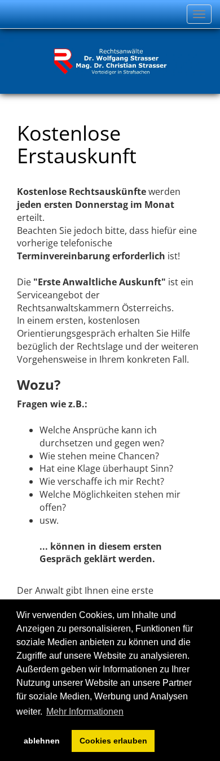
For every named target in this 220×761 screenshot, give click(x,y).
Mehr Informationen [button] (85, 711)
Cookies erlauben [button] (113, 740)
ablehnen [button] (42, 740)
